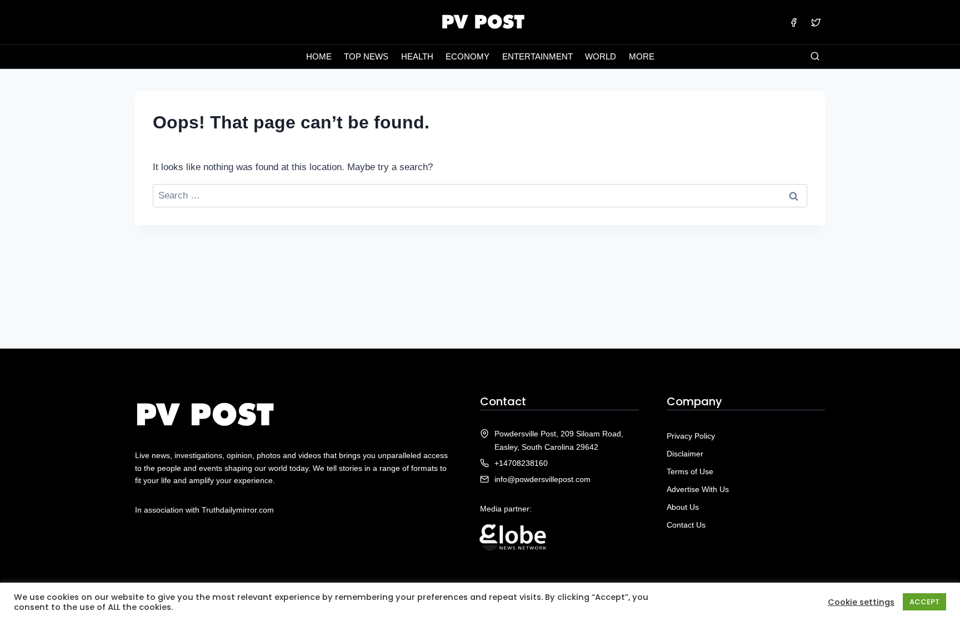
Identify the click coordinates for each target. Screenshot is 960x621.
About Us (683, 507)
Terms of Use (690, 471)
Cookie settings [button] (861, 602)
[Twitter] (815, 22)
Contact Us (686, 524)
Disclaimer (685, 453)
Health (417, 56)
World (600, 56)
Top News (366, 56)
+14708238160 (521, 463)
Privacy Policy (691, 435)
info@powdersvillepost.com (542, 479)
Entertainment (537, 56)
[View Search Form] (815, 57)
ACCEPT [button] (924, 602)
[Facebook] (793, 22)
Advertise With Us (698, 489)
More (641, 56)
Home (319, 56)
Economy (467, 56)
